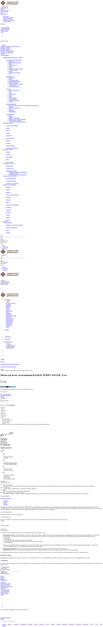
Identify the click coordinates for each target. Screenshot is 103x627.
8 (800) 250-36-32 (5, 30)
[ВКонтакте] (1, 387)
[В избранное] (1, 384)
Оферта (2, 619)
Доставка (5, 504)
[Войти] (1, 287)
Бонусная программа (8, 17)
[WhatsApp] (11, 387)
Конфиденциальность (6, 617)
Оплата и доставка (7, 19)
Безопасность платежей (9, 20)
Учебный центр (7, 21)
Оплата (5, 503)
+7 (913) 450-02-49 (5, 27)
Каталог (2, 576)
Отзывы (5, 502)
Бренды (2, 578)
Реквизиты (6, 16)
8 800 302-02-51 (4, 498)
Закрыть (11, 432)
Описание (5, 500)
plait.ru (9, 498)
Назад (8, 300)
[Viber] (9, 387)
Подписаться (4, 572)
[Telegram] (15, 387)
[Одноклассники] (3, 387)
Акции (2, 577)
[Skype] (13, 387)
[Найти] (2, 244)
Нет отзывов (4, 381)
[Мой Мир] (5, 387)
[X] (7, 387)
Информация (4, 580)
